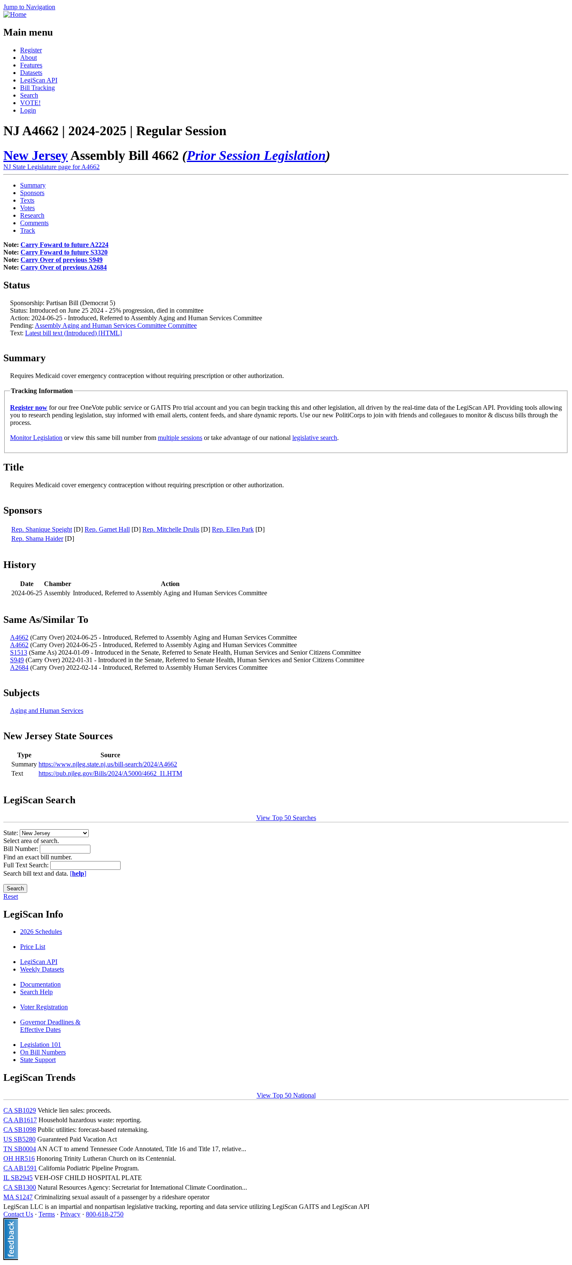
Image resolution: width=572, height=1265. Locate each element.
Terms (47, 1214)
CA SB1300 (19, 1187)
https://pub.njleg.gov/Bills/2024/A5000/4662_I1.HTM (110, 773)
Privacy (70, 1214)
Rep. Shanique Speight (41, 529)
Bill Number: (21, 848)
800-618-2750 (105, 1214)
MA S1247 (18, 1197)
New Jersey (35, 155)
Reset (10, 896)
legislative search (314, 437)
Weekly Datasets (42, 969)
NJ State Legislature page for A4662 (51, 166)
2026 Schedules (41, 931)
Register (31, 50)
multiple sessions (180, 437)
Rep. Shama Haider (37, 538)
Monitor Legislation (36, 437)
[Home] (14, 14)
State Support (38, 1059)
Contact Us (18, 1214)
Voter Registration (44, 1006)
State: (11, 832)
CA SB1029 (19, 1110)
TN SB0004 (19, 1148)
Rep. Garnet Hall (107, 529)
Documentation (40, 984)
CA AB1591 (20, 1168)
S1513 (18, 652)
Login (28, 110)
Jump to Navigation (29, 6)
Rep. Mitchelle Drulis (170, 529)
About (28, 57)
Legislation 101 (40, 1044)
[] (78, 873)
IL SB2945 (18, 1177)
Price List (32, 946)
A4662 (19, 637)
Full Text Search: (26, 865)
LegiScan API (38, 80)
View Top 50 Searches (286, 817)
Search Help (36, 991)
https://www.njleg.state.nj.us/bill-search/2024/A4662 (108, 764)
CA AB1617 (20, 1120)
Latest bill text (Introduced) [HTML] (73, 333)
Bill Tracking (37, 87)
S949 (17, 659)
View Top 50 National (286, 1095)
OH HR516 (19, 1158)
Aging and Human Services (46, 710)
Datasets (31, 72)
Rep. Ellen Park (233, 529)
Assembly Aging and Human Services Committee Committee (116, 325)
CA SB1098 (19, 1129)
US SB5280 (19, 1139)
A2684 (19, 667)
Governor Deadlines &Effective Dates (50, 1025)
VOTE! (30, 102)
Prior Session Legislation (256, 155)
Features (31, 65)
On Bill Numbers (43, 1052)
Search (29, 95)
